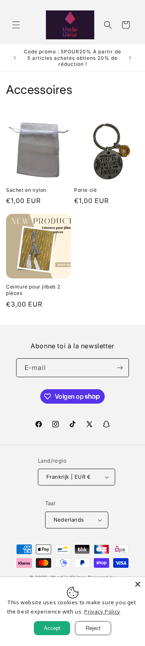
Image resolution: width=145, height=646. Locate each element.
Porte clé (85, 190)
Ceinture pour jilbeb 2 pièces (33, 290)
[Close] (138, 584)
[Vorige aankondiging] (15, 58)
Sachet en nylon (26, 190)
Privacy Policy (102, 611)
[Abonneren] (119, 367)
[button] (16, 25)
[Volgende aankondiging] (130, 58)
